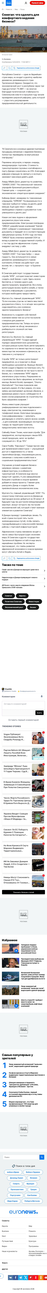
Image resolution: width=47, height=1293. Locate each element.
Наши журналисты (9, 1251)
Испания (33, 1178)
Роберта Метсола (32, 1201)
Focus (22, 9)
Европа (5, 1226)
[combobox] (23, 1157)
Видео (4, 1246)
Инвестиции (34, 601)
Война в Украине (33, 1172)
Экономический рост (14, 607)
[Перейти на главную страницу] (9, 3)
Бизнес (33, 607)
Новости (9, 9)
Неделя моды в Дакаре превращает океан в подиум (19, 578)
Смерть (16, 1184)
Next (4, 1236)
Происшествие (17, 1190)
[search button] (41, 1157)
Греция (33, 1190)
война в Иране (13, 1172)
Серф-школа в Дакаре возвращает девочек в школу (20, 571)
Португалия (15, 1195)
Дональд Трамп (16, 1178)
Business (5, 1231)
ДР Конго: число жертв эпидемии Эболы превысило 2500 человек (18, 586)
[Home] (2, 9)
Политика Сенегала (13, 601)
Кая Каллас (32, 1195)
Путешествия (7, 1241)
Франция (30, 1184)
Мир (16, 9)
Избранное (9, 940)
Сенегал (8, 596)
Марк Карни (12, 1201)
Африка (22, 596)
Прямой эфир (37, 3)
